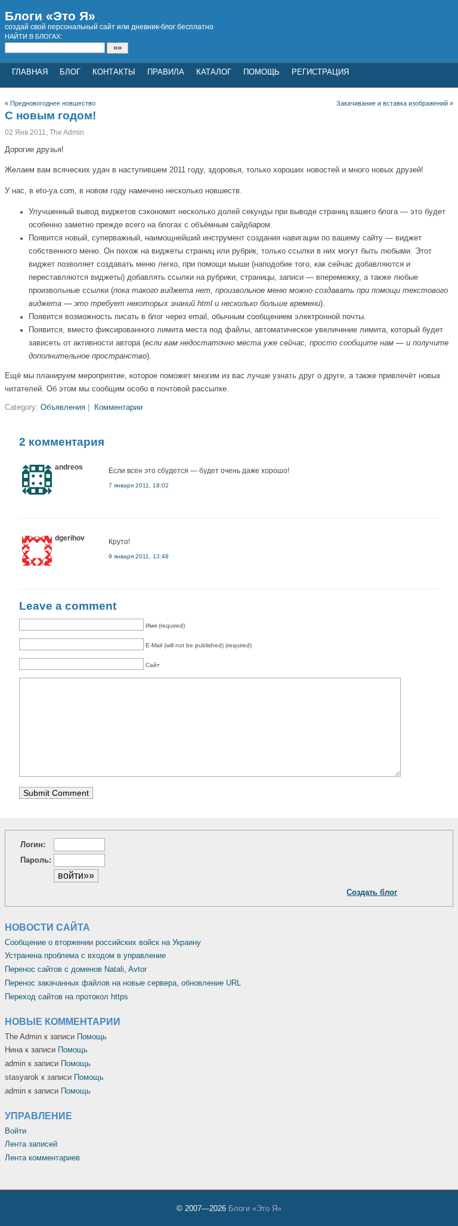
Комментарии (118, 407)
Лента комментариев (42, 1157)
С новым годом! (50, 115)
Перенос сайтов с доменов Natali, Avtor (76, 969)
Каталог (213, 71)
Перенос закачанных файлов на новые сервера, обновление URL (123, 982)
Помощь (261, 71)
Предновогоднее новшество (52, 103)
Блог (70, 71)
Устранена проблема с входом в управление (85, 955)
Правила (165, 71)
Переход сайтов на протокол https (66, 996)
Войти (15, 1130)
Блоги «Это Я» (50, 16)
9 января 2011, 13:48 (139, 556)
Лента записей (31, 1143)
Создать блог (371, 892)
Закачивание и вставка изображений (392, 103)
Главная (30, 71)
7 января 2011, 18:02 (139, 485)
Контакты (113, 71)
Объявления (63, 407)
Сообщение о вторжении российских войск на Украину (103, 942)
